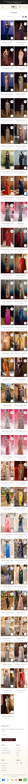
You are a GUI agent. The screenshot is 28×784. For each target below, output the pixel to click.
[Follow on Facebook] (17, 763)
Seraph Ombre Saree (7, 560)
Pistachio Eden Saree (21, 301)
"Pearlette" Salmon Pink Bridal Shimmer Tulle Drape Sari (21, 146)
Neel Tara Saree (20, 42)
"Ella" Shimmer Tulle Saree (21, 431)
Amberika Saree (7, 379)
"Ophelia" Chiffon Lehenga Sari (21, 664)
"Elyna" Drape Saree (21, 457)
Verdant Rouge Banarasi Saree (7, 275)
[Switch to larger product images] (23, 16)
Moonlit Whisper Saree (21, 94)
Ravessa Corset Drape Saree (20, 405)
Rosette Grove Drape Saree (21, 586)
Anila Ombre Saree (7, 534)
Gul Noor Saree (20, 68)
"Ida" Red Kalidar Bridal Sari (21, 690)
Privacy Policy (5, 748)
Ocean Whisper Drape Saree (21, 535)
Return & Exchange (6, 753)
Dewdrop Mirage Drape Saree (20, 120)
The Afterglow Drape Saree (7, 94)
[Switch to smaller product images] (25, 16)
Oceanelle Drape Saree (21, 198)
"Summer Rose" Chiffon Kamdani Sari (20, 638)
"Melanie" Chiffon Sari (7, 638)
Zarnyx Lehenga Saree (20, 379)
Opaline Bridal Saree (7, 249)
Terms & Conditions (6, 750)
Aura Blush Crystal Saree (7, 120)
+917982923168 (17, 2)
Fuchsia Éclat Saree (7, 327)
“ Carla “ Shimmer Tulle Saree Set (21, 483)
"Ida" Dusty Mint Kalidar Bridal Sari (7, 690)
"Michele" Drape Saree (7, 223)
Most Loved (4, 767)
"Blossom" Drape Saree (7, 405)
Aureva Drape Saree (7, 353)
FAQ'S (17, 755)
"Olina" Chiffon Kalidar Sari (20, 612)
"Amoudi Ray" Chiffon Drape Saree (7, 483)
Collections (4, 770)
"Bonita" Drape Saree (7, 612)
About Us (18, 748)
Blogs (17, 753)
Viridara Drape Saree (7, 172)
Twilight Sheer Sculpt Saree (20, 172)
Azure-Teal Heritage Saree (21, 327)
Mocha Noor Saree (7, 68)
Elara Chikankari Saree (7, 716)
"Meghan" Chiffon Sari (7, 664)
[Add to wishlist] (11, 23)
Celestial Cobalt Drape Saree (7, 42)
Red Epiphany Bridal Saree (21, 249)
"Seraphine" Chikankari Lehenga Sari (21, 224)
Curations (4, 765)
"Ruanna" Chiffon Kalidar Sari (7, 586)
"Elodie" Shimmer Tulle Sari (7, 457)
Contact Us (18, 750)
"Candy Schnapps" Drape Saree (7, 509)
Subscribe (8, 739)
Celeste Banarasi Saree (7, 301)
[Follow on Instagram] (21, 763)
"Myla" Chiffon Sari (20, 560)
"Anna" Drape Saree (7, 431)
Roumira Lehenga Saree (21, 275)
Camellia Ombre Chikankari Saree (21, 509)
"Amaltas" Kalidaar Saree (20, 353)
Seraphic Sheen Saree (7, 146)
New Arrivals (4, 763)
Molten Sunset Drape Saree (7, 198)
